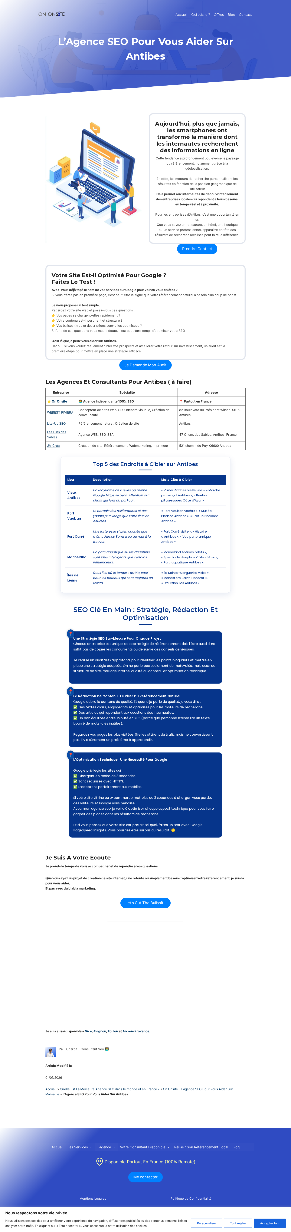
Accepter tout (269, 1223)
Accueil (181, 15)
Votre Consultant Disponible (142, 1147)
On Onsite (59, 401)
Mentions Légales (92, 1198)
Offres (219, 15)
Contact (245, 15)
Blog (231, 15)
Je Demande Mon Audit (145, 365)
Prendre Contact (197, 248)
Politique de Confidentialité (191, 1198)
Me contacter (145, 1177)
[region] (145, 1219)
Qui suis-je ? (200, 15)
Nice (88, 1031)
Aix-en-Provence (135, 1031)
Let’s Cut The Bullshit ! (145, 903)
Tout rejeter (238, 1223)
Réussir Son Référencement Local (201, 1147)
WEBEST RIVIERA (60, 412)
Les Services (78, 1147)
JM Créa (53, 446)
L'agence (104, 1147)
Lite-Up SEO (56, 423)
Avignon (99, 1031)
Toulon (113, 1031)
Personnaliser (206, 1223)
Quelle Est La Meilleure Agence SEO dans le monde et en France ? (110, 1089)
